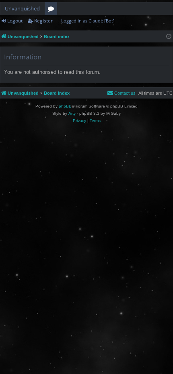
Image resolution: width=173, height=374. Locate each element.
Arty (72, 113)
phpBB (65, 106)
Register (43, 20)
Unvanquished (22, 8)
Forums (52, 10)
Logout (15, 20)
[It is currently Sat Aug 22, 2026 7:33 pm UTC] (168, 36)
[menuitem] (121, 93)
